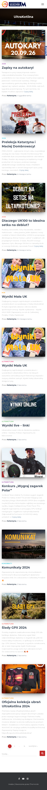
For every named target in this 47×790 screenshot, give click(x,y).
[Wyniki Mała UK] (23, 273)
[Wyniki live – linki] (23, 405)
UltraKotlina (8, 361)
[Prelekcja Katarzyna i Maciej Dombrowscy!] (23, 118)
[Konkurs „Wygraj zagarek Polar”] (23, 462)
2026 (4, 64)
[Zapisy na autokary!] (23, 44)
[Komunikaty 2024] (23, 544)
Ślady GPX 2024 (14, 627)
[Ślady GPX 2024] (23, 606)
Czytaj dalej (28, 91)
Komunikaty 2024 (16, 567)
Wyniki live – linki (16, 425)
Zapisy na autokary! (18, 68)
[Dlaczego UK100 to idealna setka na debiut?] (23, 197)
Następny (33, 746)
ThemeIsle (34, 784)
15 (24, 746)
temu (24, 95)
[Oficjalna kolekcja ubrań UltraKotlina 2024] (23, 678)
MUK (3, 293)
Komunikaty (7, 563)
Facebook (19, 779)
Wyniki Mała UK (14, 296)
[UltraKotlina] (15, 4)
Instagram (28, 779)
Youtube (23, 779)
